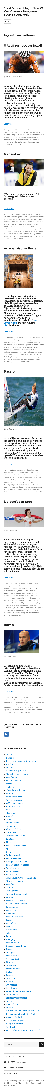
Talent (9, 1001)
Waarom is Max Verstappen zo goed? (23, 1030)
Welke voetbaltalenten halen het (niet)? (24, 1011)
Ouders (9, 972)
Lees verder (9, 124)
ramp (13, 705)
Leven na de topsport (16, 900)
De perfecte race (18, 502)
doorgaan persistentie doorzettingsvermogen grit (22, 342)
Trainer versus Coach (15, 835)
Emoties (10, 839)
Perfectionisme (13, 968)
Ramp (9, 625)
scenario (7, 603)
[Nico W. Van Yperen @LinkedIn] (6, 734)
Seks (8, 933)
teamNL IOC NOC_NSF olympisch (16, 236)
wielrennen (21, 142)
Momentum (11, 965)
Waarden (10, 884)
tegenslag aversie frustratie (14, 710)
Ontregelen (11, 832)
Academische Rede (20, 248)
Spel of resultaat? (14, 800)
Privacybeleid (24, 1083)
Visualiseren (11, 988)
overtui (6, 600)
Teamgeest (11, 952)
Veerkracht (11, 1027)
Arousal (9, 816)
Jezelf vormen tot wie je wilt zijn (21, 761)
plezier (6, 487)
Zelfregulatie (12, 891)
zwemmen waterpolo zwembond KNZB (26, 613)
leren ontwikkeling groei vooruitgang (18, 221)
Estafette (10, 784)
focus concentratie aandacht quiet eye (18, 219)
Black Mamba (12, 874)
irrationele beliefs (10, 700)
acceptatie (17, 586)
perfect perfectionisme (18, 600)
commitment (14, 472)
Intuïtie (9, 764)
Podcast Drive (12, 910)
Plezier (9, 842)
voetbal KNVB (30, 710)
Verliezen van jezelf (15, 855)
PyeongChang (12, 943)
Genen (9, 819)
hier (6, 325)
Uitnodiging (11, 930)
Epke (8, 848)
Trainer (9, 887)
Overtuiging (11, 985)
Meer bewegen (13, 823)
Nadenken (12, 154)
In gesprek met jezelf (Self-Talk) (21, 1014)
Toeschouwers (12, 868)
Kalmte (9, 981)
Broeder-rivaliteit (14, 1017)
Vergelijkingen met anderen (19, 991)
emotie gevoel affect (26, 477)
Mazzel (9, 1007)
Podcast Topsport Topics (17, 865)
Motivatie (10, 978)
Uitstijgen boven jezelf (23, 45)
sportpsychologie (10, 142)
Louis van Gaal (12, 871)
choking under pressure (28, 130)
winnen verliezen (33, 142)
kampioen (37, 219)
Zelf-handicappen (14, 803)
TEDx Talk (11, 787)
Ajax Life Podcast (14, 829)
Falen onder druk (14, 797)
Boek (8, 852)
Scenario (10, 926)
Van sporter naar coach (16, 894)
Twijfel (9, 754)
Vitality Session (13, 806)
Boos (8, 810)
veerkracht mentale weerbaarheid (21, 359)
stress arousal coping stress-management (25, 234)
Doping (9, 949)
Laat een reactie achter (12, 144)
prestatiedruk (34, 139)
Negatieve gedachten (16, 946)
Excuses (9, 975)
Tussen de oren (13, 994)
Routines (10, 897)
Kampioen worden (14, 1024)
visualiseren (26, 610)
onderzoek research (34, 352)
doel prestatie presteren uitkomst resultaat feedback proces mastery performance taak (22, 132)
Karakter (10, 758)
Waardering (11, 777)
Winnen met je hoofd (16, 771)
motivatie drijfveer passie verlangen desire (20, 226)
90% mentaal (12, 959)
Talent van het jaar (15, 1020)
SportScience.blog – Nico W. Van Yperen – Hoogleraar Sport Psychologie (24, 11)
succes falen (24, 605)
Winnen (9, 962)
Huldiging (10, 939)
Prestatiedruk (12, 955)
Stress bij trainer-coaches (18, 774)
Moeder (9, 767)
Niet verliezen (12, 1004)
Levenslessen (12, 907)
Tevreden (10, 826)
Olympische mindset (15, 790)
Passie (9, 371)
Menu (7, 21)
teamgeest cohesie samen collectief (28, 707)
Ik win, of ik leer (13, 780)
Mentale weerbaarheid (16, 998)
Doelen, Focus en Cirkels (17, 904)
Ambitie (9, 793)
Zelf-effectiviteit (14, 858)
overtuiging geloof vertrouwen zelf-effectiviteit (21, 485)
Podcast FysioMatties (16, 845)
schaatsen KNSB (17, 603)
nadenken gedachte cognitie (15, 229)
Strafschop (11, 813)
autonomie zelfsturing (25, 470)
